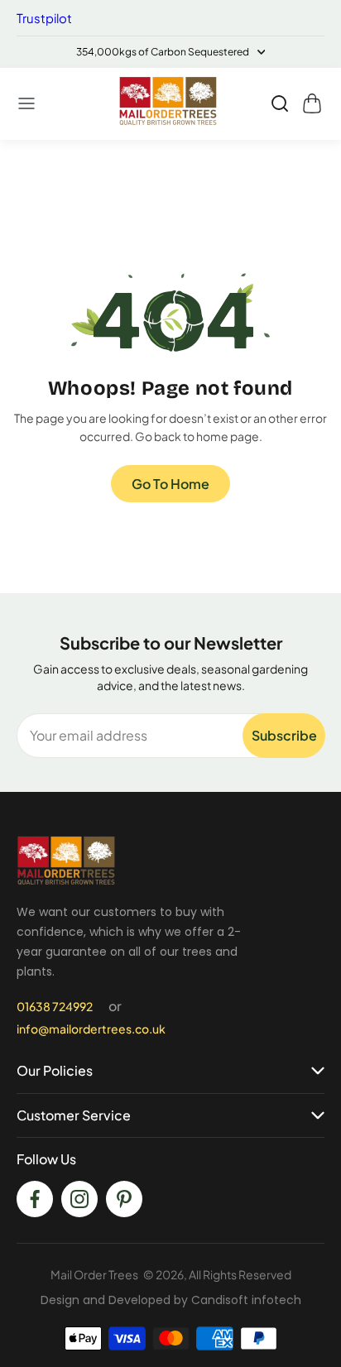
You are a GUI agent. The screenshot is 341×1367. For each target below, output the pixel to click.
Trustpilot (44, 18)
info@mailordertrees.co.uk (91, 1028)
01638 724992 (55, 1006)
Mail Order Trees (94, 1274)
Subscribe (284, 735)
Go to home (170, 483)
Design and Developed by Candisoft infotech (171, 1300)
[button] (27, 103)
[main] (170, 366)
